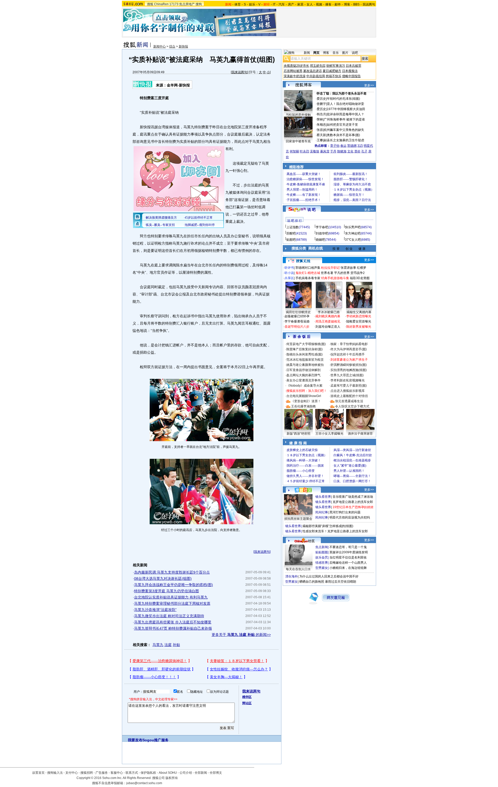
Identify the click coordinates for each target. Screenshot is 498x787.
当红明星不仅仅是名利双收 (348, 557)
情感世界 (321, 562)
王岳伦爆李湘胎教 (303, 406)
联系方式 (132, 773)
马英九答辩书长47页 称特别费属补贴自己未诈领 (173, 628)
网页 (316, 53)
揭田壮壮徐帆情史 (298, 312)
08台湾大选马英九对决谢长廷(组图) (163, 578)
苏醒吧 (291, 233)
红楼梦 (361, 268)
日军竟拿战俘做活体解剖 (303, 370)
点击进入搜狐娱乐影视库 (347, 391)
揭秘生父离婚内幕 (359, 312)
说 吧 (311, 209)
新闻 (307, 53)
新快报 (183, 46)
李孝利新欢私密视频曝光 (347, 380)
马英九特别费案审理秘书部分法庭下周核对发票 (172, 603)
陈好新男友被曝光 (358, 326)
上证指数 (292, 227)
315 (360, 145)
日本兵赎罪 (353, 66)
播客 (328, 4)
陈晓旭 (342, 151)
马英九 (158, 645)
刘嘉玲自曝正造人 (327, 326)
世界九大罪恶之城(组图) (347, 375)
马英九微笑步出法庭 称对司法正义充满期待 (169, 616)
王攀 (320, 140)
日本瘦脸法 (350, 71)
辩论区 (247, 703)
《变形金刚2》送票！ (306, 401)
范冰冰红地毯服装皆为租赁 (305, 359)
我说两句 (369, 4)
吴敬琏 (314, 151)
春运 (343, 145)
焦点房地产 (187, 4)
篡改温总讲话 (312, 71)
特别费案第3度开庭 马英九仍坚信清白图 (166, 591)
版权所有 (171, 778)
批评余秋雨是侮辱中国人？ (345, 114)
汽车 (282, 4)
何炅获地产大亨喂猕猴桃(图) (306, 344)
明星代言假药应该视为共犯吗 (349, 517)
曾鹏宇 (321, 104)
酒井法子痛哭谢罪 (360, 433)
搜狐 (150, 4)
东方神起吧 (353, 233)
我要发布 (135, 740)
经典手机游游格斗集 (335, 278)
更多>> (369, 85)
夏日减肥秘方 (332, 71)
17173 (173, 4)
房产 (291, 4)
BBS (356, 4)
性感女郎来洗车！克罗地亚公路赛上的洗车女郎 (335, 531)
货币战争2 (357, 273)
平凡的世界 (342, 273)
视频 (319, 4)
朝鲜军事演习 (335, 66)
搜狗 (199, 4)
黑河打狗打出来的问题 (345, 512)
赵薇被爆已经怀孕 (297, 316)
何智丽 (294, 151)
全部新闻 (201, 773)
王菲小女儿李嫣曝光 (329, 433)
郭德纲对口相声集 (307, 268)
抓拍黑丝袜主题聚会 (298, 519)
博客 (347, 4)
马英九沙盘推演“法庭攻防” (155, 610)
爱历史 (321, 98)
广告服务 (101, 773)
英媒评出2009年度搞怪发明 (348, 552)
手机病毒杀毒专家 (307, 278)
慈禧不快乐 (333, 76)
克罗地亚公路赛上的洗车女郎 (353, 502)
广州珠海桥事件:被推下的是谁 (344, 119)
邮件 (338, 4)
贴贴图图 (321, 552)
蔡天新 (321, 135)
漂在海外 (291, 576)
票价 (357, 151)
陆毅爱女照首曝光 (358, 321)
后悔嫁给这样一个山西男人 (348, 562)
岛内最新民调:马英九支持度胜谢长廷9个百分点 (172, 572)
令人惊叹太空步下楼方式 (352, 406)
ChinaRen (161, 4)
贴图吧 (291, 239)
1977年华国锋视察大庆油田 (346, 109)
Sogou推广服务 (155, 740)
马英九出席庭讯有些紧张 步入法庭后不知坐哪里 (172, 622)
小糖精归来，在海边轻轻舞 (348, 568)
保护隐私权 (148, 773)
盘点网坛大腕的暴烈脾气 (303, 375)
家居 (300, 4)
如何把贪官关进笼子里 (342, 124)
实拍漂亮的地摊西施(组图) (348, 370)
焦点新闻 (321, 547)
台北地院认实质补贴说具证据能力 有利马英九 (171, 597)
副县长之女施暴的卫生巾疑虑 (344, 140)
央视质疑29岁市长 (296, 66)
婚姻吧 (320, 239)
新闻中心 (159, 46)
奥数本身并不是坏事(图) (343, 135)
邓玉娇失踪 (318, 66)
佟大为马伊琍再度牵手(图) (348, 349)
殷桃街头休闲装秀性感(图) (304, 354)
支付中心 (71, 773)
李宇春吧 (322, 227)
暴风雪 (324, 151)
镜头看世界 (323, 497)
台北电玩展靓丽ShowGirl (303, 396)
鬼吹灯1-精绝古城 (307, 273)
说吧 (355, 53)
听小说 (289, 273)
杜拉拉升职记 (330, 268)
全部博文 (216, 773)
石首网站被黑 (293, 71)
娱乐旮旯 (321, 557)
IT (274, 4)
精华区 (247, 697)
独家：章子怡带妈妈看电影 (349, 344)
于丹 (333, 151)
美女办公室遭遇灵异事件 (303, 380)
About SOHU (168, 773)
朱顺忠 (321, 124)
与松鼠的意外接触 (298, 115)
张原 (320, 130)
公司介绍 (185, 773)
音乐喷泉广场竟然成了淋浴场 (353, 497)
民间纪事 (321, 512)
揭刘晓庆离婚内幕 (327, 316)
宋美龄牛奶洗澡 (295, 76)
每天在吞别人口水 (298, 569)
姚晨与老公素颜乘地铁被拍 (305, 365)
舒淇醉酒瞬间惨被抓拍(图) (348, 365)
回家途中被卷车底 (298, 141)
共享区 (289, 278)
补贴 (176, 645)
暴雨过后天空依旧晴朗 (340, 581)
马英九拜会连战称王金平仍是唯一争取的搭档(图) (173, 585)
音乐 (336, 53)
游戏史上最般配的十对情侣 (349, 396)
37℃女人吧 (353, 239)
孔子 (364, 151)
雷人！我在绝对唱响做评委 (345, 104)
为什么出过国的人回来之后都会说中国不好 (328, 576)
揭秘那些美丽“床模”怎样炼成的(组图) (327, 526)
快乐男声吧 (353, 227)
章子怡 (335, 145)
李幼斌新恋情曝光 (358, 316)
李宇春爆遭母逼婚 (297, 321)
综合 (172, 46)
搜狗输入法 (55, 773)
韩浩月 (321, 114)
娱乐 (252, 4)
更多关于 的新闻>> (241, 635)
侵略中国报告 (351, 76)
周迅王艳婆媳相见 (327, 321)
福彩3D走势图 (360, 278)
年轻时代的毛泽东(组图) (343, 98)
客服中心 (116, 773)
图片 (345, 53)
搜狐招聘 (86, 773)
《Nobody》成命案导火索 (304, 385)
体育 (237, 4)
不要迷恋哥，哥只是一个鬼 (348, 547)
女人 (310, 4)
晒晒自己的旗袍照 (311, 581)
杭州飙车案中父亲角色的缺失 (344, 130)
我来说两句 (239, 72)
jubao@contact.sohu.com (144, 783)
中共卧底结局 (315, 76)
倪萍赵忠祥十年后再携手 (347, 354)
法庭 (168, 645)
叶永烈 (304, 151)
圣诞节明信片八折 (297, 326)
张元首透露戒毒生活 (349, 401)
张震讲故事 (348, 268)
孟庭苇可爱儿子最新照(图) (348, 385)
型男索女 (321, 568)
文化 (350, 151)
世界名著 (327, 273)
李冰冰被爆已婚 (329, 312)
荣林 (320, 119)
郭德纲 (352, 145)
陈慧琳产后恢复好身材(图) (304, 349)
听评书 (289, 268)
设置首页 (38, 773)
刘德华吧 (322, 233)
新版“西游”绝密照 (298, 433)
